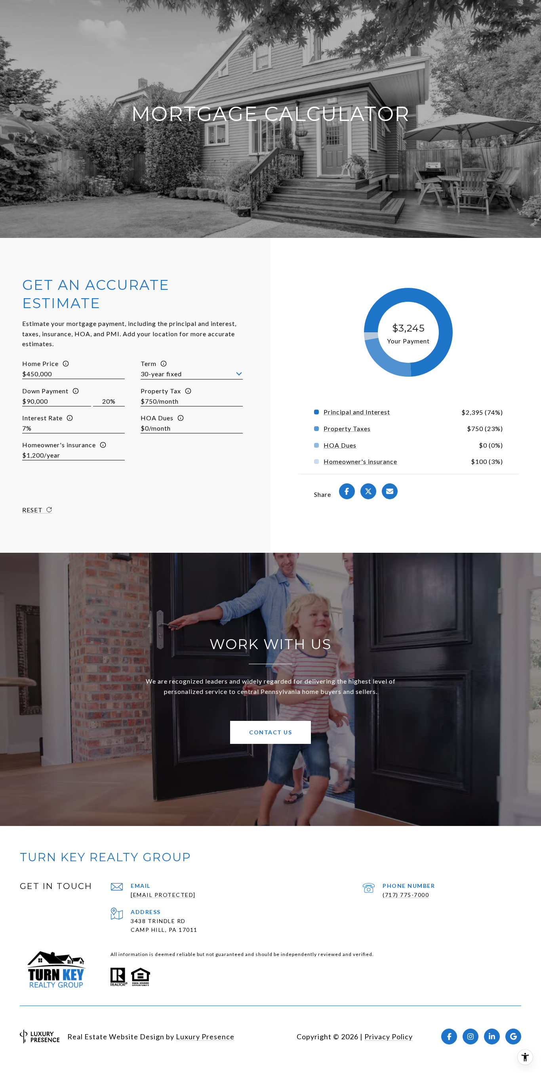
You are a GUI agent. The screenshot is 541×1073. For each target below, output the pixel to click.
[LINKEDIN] (492, 1036)
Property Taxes (347, 428)
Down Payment (45, 391)
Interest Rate (42, 418)
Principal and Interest (357, 412)
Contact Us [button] (270, 732)
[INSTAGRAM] (470, 1036)
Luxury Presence (205, 1036)
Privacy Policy (388, 1036)
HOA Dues (157, 418)
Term (148, 363)
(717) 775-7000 (406, 894)
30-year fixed (161, 373)
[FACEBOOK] (449, 1036)
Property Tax (161, 391)
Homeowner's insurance (59, 444)
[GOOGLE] (513, 1036)
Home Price (40, 363)
